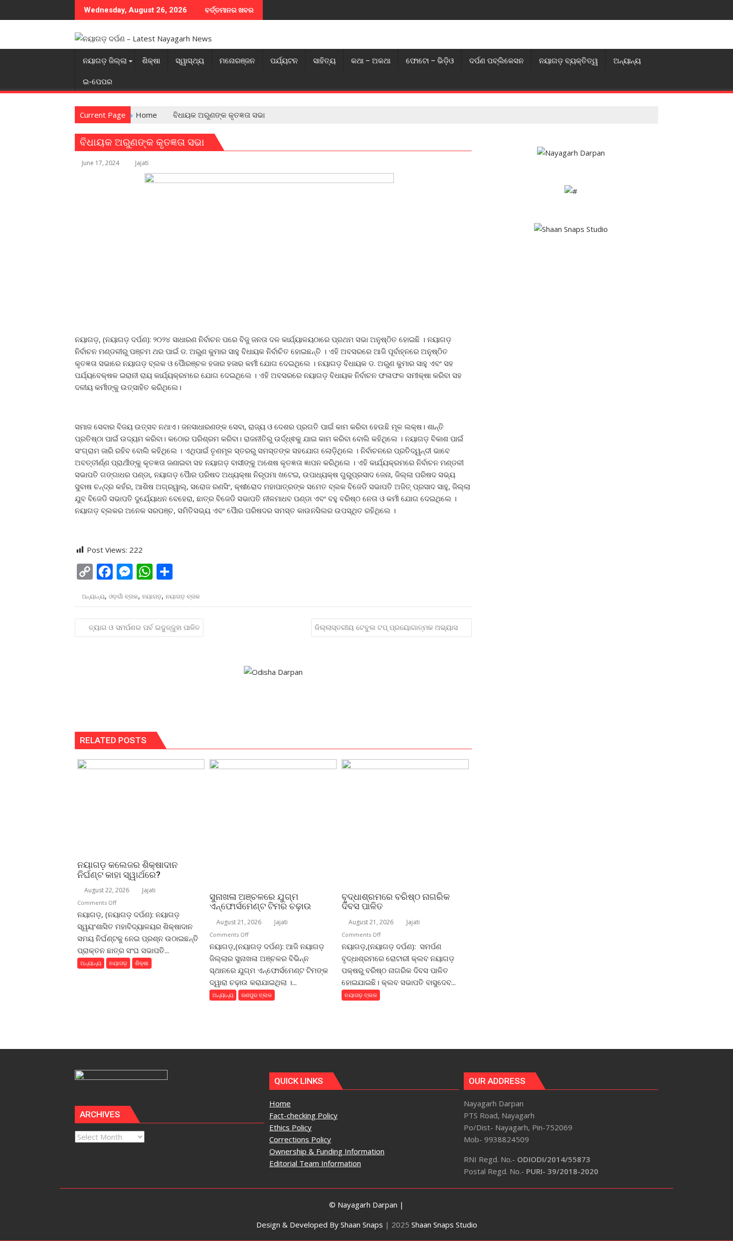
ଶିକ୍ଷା (142, 963)
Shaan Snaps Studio (444, 1225)
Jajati (142, 163)
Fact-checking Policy (303, 1115)
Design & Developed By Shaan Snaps (319, 1225)
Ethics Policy (290, 1127)
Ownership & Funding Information (326, 1151)
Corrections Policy (300, 1139)
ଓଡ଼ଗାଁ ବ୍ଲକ (123, 596)
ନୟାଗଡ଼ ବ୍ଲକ (183, 596)
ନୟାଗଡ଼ (152, 596)
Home (280, 1103)
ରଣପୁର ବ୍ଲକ (256, 995)
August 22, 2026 (106, 890)
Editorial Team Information (315, 1163)
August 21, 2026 (238, 922)
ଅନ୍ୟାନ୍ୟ (93, 596)
